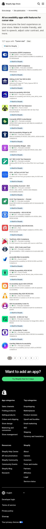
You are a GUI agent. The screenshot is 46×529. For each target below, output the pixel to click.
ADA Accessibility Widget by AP (20, 132)
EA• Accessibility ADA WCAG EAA (21, 226)
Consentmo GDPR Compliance (20, 52)
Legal (26, 477)
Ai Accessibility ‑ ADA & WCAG (20, 212)
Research (5, 473)
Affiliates (27, 473)
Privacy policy (7, 511)
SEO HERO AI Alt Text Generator (20, 106)
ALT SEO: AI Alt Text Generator (20, 159)
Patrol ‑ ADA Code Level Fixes (19, 247)
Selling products (8, 415)
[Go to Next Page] (36, 358)
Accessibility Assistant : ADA (19, 186)
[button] (23, 57)
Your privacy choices (10, 522)
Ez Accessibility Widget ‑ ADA (19, 146)
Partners (27, 469)
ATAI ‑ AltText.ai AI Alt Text (19, 172)
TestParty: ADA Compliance (19, 239)
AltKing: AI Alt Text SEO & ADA (20, 79)
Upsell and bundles (31, 419)
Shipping (27, 432)
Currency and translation (34, 436)
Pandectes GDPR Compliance (19, 66)
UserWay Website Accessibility (20, 343)
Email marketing (30, 423)
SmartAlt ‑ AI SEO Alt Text (18, 317)
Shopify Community (10, 460)
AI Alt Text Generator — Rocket (20, 199)
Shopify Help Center (10, 452)
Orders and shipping (10, 419)
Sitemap (5, 516)
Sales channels (8, 406)
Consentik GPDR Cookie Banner (20, 119)
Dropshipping (29, 406)
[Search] (39, 4)
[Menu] (43, 4)
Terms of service (9, 505)
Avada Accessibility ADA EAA (19, 92)
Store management (10, 434)
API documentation (9, 456)
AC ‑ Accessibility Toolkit (18, 330)
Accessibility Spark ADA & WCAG (21, 284)
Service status (30, 481)
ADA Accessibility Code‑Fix (19, 304)
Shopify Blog (7, 469)
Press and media (30, 464)
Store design (7, 423)
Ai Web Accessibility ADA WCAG (20, 270)
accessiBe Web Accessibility (19, 257)
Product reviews (30, 415)
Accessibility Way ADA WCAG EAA (21, 294)
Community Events (9, 464)
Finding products (9, 411)
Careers (27, 456)
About (26, 452)
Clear (28, 41)
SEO (25, 428)
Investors (27, 460)
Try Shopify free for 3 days (23, 379)
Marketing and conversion (8, 429)
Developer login (8, 499)
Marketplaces (29, 411)
